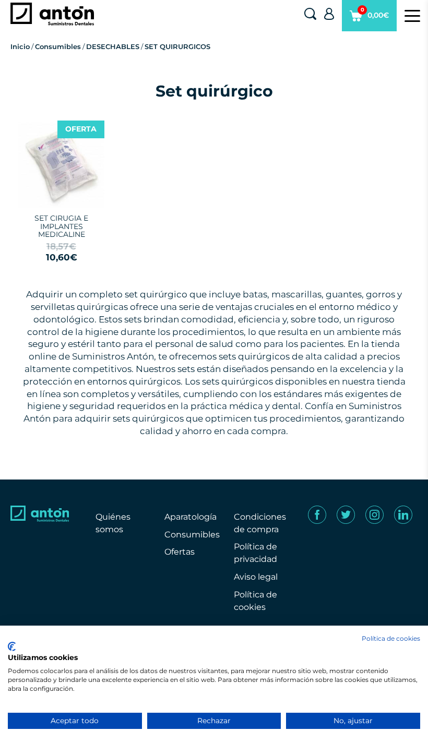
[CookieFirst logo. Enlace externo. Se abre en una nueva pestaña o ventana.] (12, 646)
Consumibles (58, 46)
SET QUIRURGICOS (177, 46)
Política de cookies (391, 638)
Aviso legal (256, 577)
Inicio (20, 46)
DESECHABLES (112, 46)
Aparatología (190, 517)
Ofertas (179, 552)
